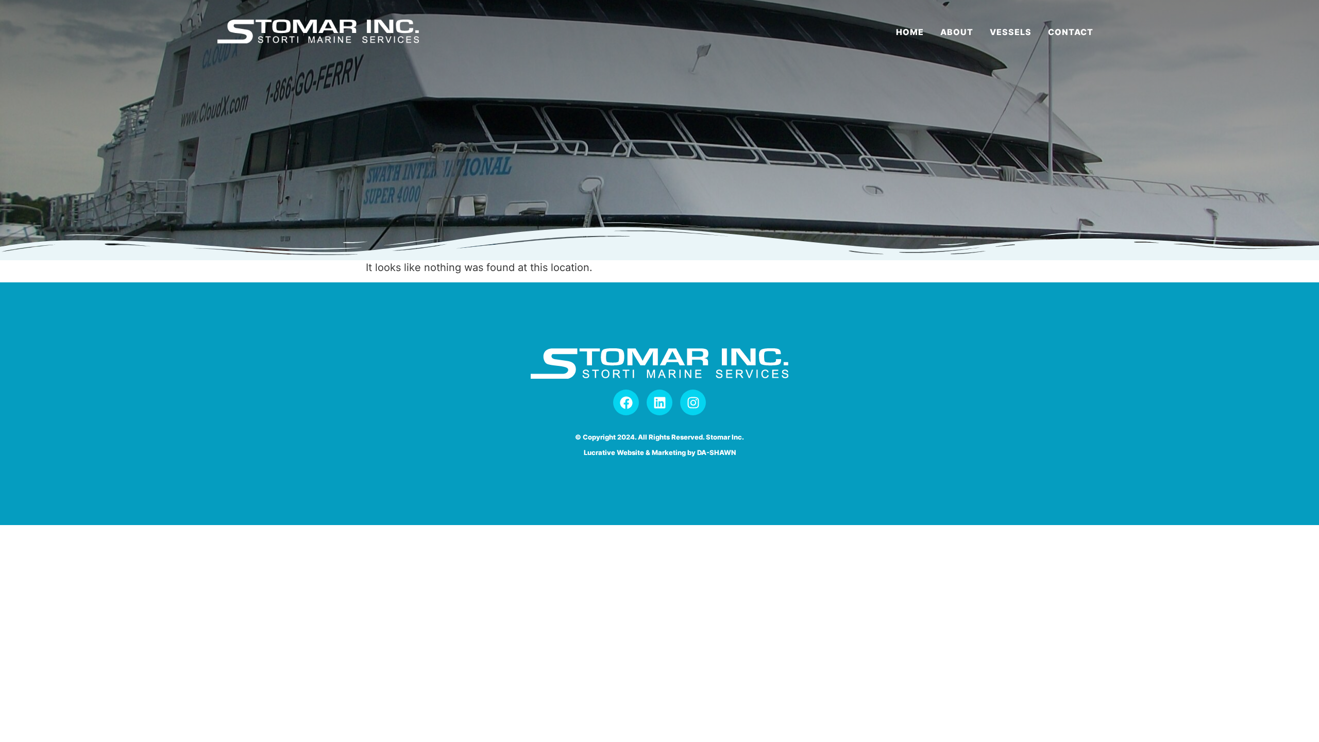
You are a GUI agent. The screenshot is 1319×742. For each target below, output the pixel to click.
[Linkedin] (659, 402)
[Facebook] (626, 402)
